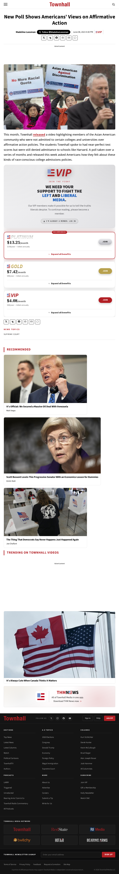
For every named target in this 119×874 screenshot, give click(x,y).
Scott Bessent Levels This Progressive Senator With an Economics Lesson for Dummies (52, 477)
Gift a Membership (88, 787)
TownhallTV (8, 763)
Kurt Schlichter (87, 737)
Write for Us (47, 803)
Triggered (8, 787)
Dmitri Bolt (10, 481)
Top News (8, 737)
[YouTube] (69, 718)
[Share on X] (43, 37)
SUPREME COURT (12, 334)
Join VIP (109, 718)
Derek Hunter (86, 742)
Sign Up (109, 854)
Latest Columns (10, 747)
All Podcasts (9, 808)
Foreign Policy (48, 758)
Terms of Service (10, 864)
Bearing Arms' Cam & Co (14, 798)
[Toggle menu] (5, 4)
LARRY (6, 782)
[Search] (114, 4)
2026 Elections (48, 737)
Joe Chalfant (11, 543)
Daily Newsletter (87, 793)
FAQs (98, 718)
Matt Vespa (10, 410)
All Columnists (86, 768)
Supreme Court (48, 768)
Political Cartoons (11, 758)
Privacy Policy (24, 864)
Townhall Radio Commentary (16, 803)
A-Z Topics (47, 730)
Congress (46, 742)
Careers (45, 793)
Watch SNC (85, 798)
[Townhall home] (14, 718)
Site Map (67, 864)
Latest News (8, 742)
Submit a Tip (47, 798)
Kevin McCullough (88, 747)
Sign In (87, 718)
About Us (46, 782)
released (39, 134)
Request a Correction (52, 864)
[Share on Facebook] (56, 37)
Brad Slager (86, 753)
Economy (46, 753)
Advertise (46, 787)
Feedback (37, 864)
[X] (51, 718)
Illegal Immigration (50, 763)
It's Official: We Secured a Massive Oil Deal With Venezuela (37, 406)
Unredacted (8, 793)
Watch (6, 753)
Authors (7, 768)
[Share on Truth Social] (50, 37)
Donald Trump (48, 747)
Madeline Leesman (26, 32)
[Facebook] (63, 718)
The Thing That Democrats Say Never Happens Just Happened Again (42, 539)
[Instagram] (57, 718)
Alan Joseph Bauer (88, 758)
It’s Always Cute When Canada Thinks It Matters (31, 680)
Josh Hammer (86, 763)
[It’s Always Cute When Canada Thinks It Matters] (59, 644)
